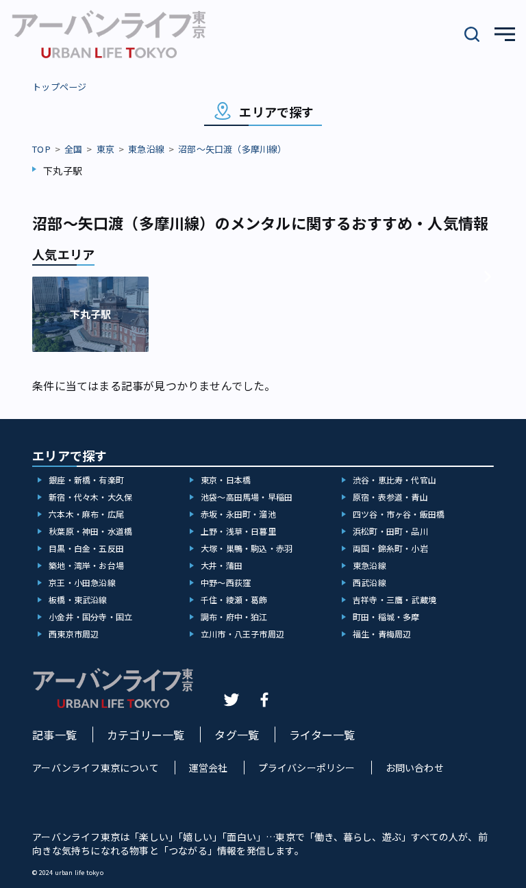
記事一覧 (54, 734)
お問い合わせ (415, 767)
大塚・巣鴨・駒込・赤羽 (246, 548)
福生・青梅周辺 (382, 633)
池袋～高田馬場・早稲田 (246, 497)
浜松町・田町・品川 (390, 531)
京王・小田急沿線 (82, 582)
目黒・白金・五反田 (86, 548)
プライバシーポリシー (306, 767)
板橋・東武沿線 (78, 599)
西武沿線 (369, 582)
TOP (41, 148)
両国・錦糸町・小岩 (390, 548)
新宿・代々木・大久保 (90, 497)
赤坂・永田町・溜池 (238, 514)
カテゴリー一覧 (145, 734)
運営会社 (208, 767)
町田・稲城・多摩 (386, 616)
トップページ (59, 86)
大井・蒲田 (221, 565)
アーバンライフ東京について (95, 767)
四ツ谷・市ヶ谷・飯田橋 (398, 514)
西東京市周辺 (74, 633)
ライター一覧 (322, 734)
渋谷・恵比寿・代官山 (394, 479)
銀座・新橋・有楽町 (86, 479)
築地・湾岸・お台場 (86, 565)
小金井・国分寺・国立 (90, 616)
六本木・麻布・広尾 (86, 514)
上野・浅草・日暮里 (238, 531)
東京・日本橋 (226, 479)
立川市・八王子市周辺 (242, 633)
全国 (73, 148)
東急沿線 (146, 148)
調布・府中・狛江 (234, 616)
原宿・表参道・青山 (390, 497)
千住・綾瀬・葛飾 (234, 599)
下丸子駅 (62, 170)
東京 (105, 148)
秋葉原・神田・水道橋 (90, 531)
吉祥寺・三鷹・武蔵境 (394, 599)
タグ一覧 (236, 734)
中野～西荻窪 (226, 582)
